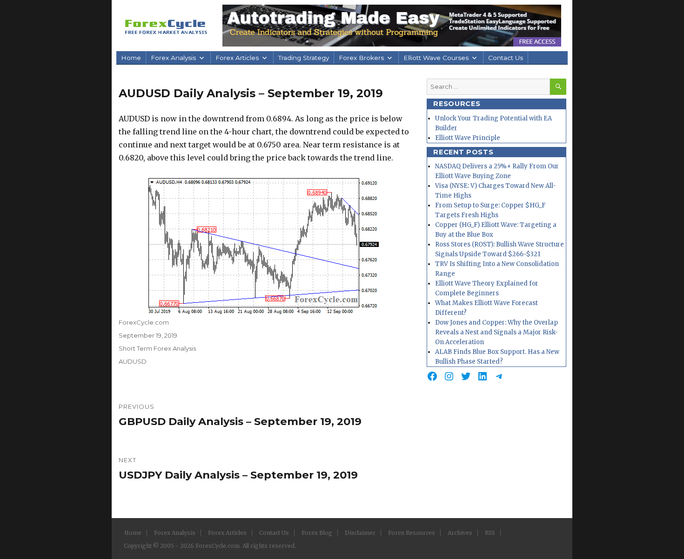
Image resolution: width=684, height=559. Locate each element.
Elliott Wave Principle (467, 138)
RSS (490, 532)
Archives (460, 532)
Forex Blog (317, 532)
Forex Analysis (173, 57)
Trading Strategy (303, 57)
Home (131, 57)
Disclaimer (360, 532)
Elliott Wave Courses (436, 57)
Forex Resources (411, 532)
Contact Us (505, 57)
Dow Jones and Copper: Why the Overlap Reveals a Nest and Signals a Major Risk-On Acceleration (496, 332)
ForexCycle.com (144, 322)
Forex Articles (237, 57)
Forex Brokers (361, 57)
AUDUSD (133, 361)
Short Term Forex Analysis (157, 348)
